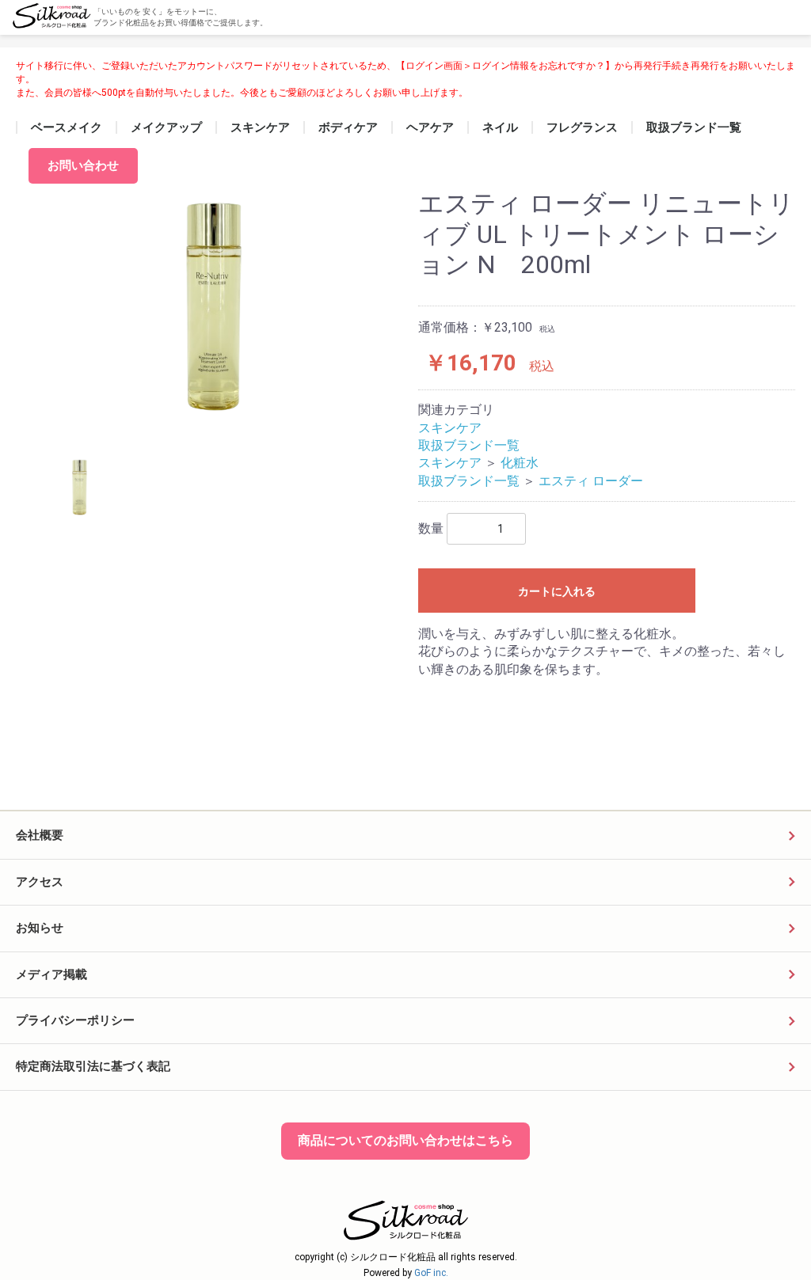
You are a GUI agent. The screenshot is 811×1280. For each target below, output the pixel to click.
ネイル (500, 127)
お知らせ (39, 928)
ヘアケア (430, 127)
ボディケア (348, 127)
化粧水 (520, 462)
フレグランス (582, 127)
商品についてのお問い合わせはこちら (405, 1140)
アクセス (39, 882)
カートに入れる (557, 591)
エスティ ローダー (591, 480)
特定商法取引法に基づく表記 (93, 1066)
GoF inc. (431, 1272)
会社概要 (39, 835)
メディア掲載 (51, 974)
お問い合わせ (83, 165)
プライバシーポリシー (75, 1020)
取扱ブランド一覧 (693, 127)
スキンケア (260, 127)
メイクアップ (166, 127)
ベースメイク (66, 127)
